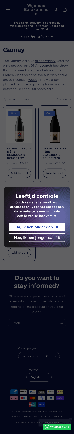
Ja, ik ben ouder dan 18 (37, 227)
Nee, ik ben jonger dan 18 (37, 237)
